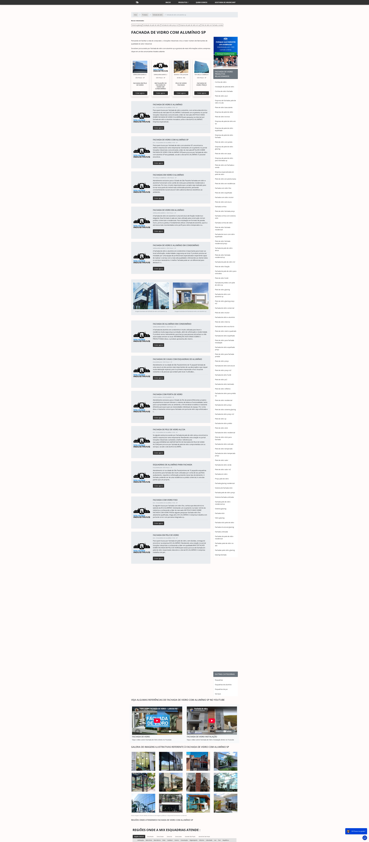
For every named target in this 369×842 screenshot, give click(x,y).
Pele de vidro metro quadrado (225, 331)
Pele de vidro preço (222, 361)
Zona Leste (178, 836)
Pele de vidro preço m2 (223, 370)
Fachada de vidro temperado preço (225, 454)
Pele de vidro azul (221, 96)
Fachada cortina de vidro (223, 223)
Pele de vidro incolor (222, 313)
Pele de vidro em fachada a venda (212, 25)
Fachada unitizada (221, 532)
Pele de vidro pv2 (221, 379)
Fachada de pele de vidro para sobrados (225, 272)
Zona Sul (169, 836)
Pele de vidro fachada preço (225, 211)
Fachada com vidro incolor (224, 197)
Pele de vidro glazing (222, 290)
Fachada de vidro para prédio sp (225, 394)
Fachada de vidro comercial (224, 308)
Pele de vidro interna (222, 322)
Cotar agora (140, 93)
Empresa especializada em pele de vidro (224, 173)
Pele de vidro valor (221, 460)
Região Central (139, 836)
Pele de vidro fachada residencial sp (222, 256)
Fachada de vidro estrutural (225, 366)
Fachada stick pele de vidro (224, 522)
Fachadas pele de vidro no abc (224, 544)
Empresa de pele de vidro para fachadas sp (224, 159)
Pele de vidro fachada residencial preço (222, 242)
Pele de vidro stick (221, 428)
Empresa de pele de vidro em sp (190, 25)
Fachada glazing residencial (225, 483)
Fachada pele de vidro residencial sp (222, 503)
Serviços (218, 694)
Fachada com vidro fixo (223, 188)
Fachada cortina (220, 207)
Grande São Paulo (190, 836)
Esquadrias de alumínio (223, 685)
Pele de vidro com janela (223, 142)
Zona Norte (150, 836)
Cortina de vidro (220, 82)
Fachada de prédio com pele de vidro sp (225, 284)
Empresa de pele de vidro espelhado (224, 129)
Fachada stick (219, 513)
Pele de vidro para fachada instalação (224, 341)
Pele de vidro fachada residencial (222, 228)
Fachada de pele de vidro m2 (225, 262)
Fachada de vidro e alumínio (225, 317)
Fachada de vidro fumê (223, 375)
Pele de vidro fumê (221, 278)
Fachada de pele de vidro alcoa (224, 249)
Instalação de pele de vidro (151, 25)
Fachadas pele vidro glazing (225, 550)
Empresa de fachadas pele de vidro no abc (225, 101)
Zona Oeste (160, 836)
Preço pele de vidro (222, 479)
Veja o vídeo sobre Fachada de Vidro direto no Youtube (151, 740)
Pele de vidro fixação (222, 266)
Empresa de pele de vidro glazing (224, 148)
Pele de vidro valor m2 (223, 469)
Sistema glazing (137, 25)
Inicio (168, 2)
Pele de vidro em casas (223, 153)
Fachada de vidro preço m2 (169, 25)
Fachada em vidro (221, 474)
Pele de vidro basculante (223, 107)
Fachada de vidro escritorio (224, 326)
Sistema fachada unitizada (224, 497)
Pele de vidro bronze (222, 117)
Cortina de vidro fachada (224, 91)
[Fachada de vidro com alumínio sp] (140, 67)
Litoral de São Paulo (204, 836)
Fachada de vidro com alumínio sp (222, 295)
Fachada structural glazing (224, 527)
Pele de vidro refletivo (223, 389)
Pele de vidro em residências (225, 183)
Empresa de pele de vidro (224, 112)
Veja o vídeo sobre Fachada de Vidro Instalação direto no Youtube (210, 740)
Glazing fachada (220, 555)
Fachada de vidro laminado (224, 384)
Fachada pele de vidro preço (225, 492)
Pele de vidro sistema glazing (225, 409)
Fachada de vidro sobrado (224, 444)
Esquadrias (219, 680)
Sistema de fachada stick (223, 488)
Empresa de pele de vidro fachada (224, 136)
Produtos (182, 2)
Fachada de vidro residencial (225, 433)
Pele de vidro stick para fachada (223, 438)
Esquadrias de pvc (221, 689)
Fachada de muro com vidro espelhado (225, 235)
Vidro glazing (219, 518)
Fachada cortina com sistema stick (225, 217)
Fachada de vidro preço (223, 405)
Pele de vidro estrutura (223, 202)
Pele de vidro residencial (223, 400)
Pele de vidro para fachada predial (224, 355)
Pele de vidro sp (220, 419)
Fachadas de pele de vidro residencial (224, 537)
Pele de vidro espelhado (223, 193)
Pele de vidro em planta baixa (225, 179)
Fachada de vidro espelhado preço (225, 348)
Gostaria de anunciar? (225, 2)
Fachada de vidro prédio (223, 423)
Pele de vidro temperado (224, 449)
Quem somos (201, 2)
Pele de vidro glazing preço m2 (224, 302)
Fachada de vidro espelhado (225, 336)
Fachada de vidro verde (223, 465)
